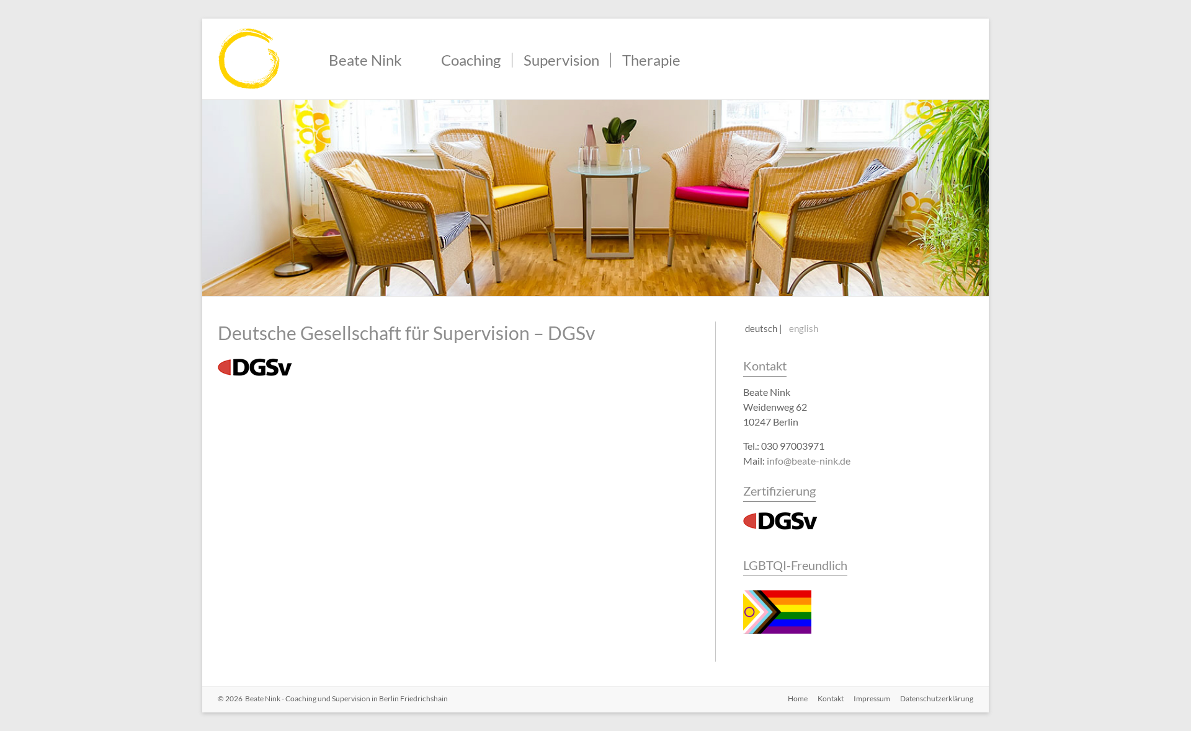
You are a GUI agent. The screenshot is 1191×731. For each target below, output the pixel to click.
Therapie (651, 60)
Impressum (872, 698)
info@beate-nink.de (808, 460)
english (803, 328)
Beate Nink (365, 60)
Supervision (561, 60)
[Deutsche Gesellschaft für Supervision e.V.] (780, 516)
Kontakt (765, 365)
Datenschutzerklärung (936, 698)
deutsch (761, 328)
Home (798, 698)
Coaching (471, 60)
